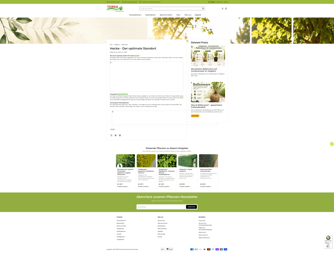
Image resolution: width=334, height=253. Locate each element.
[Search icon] (203, 8)
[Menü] (331, 236)
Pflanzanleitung (162, 228)
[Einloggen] (222, 8)
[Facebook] (111, 135)
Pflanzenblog (161, 234)
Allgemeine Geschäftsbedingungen (205, 228)
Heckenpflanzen (135, 15)
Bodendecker (151, 15)
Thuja (181, 98)
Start (111, 44)
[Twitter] (115, 135)
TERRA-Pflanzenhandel (121, 249)
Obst (178, 15)
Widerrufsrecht (203, 235)
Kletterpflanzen (121, 231)
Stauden (119, 234)
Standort (112, 129)
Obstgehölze (120, 228)
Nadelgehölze (121, 237)
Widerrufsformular (204, 238)
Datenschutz (202, 232)
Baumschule (161, 220)
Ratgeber (198, 15)
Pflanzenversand (162, 223)
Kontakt (160, 237)
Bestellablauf (161, 226)
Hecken (136, 56)
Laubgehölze (120, 239)
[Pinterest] (119, 135)
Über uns (188, 15)
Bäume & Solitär (166, 15)
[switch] (328, 246)
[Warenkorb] (226, 8)
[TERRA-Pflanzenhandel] (115, 8)
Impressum (202, 220)
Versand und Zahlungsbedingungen (205, 224)
